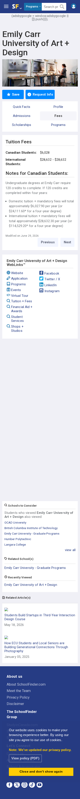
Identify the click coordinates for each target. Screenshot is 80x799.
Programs (18, 284)
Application (19, 278)
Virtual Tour (19, 296)
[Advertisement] (40, 369)
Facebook (51, 273)
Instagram (52, 291)
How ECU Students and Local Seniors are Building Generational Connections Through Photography (36, 647)
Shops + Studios (17, 329)
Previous (48, 242)
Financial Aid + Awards (22, 309)
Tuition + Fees (21, 301)
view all (70, 550)
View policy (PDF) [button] (25, 758)
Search (62, 7)
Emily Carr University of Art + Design (30, 585)
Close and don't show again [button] (41, 771)
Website (17, 273)
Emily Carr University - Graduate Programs (35, 568)
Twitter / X (52, 279)
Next (67, 242)
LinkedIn (50, 285)
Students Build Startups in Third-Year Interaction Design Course (39, 617)
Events (16, 290)
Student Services (17, 319)
